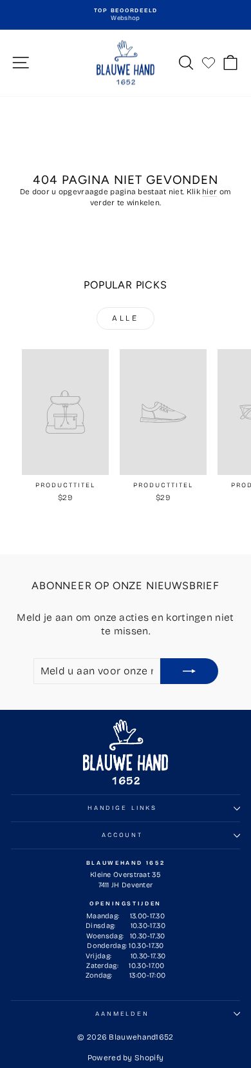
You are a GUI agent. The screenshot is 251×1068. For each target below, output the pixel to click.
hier (209, 191)
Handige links (122, 808)
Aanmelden (122, 1014)
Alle (125, 318)
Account (122, 835)
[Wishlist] (208, 62)
